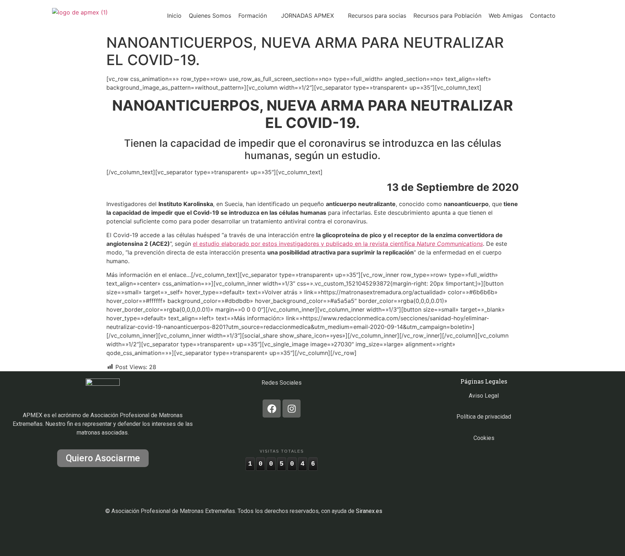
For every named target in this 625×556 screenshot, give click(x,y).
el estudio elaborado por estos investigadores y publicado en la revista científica (338, 243)
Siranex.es (369, 511)
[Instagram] (291, 408)
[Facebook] (272, 408)
